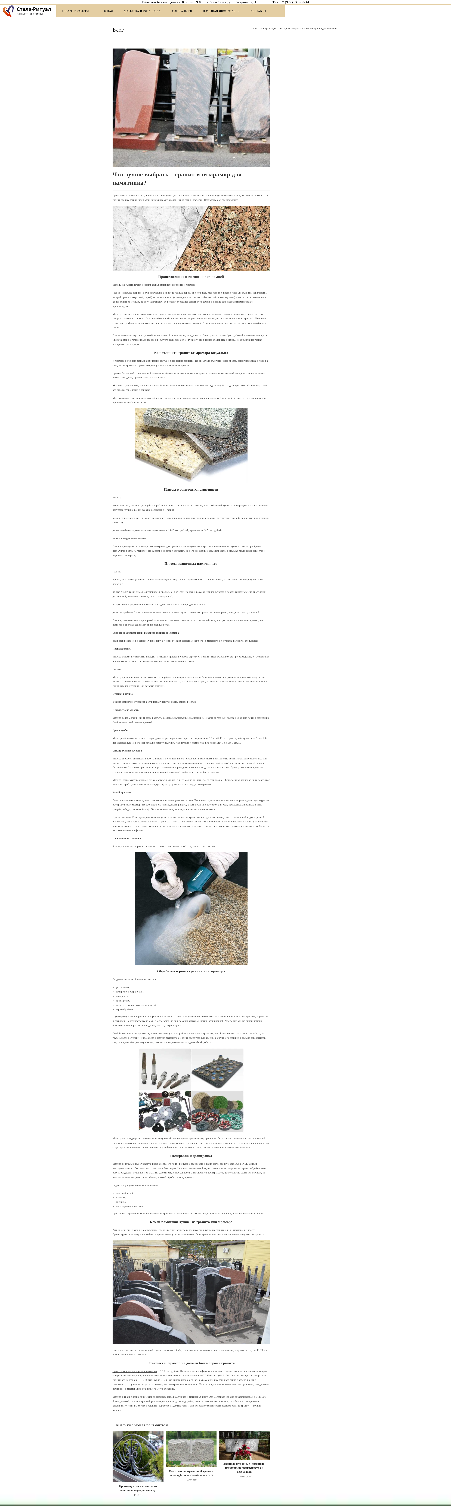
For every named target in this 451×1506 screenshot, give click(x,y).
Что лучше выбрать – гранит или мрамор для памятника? (309, 28)
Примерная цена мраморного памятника (135, 1371)
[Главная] (248, 28)
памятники (135, 800)
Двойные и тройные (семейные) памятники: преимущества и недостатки (244, 1467)
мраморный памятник (152, 620)
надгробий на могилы (153, 195)
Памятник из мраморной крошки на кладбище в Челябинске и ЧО (191, 1473)
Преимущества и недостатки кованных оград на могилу (138, 1488)
